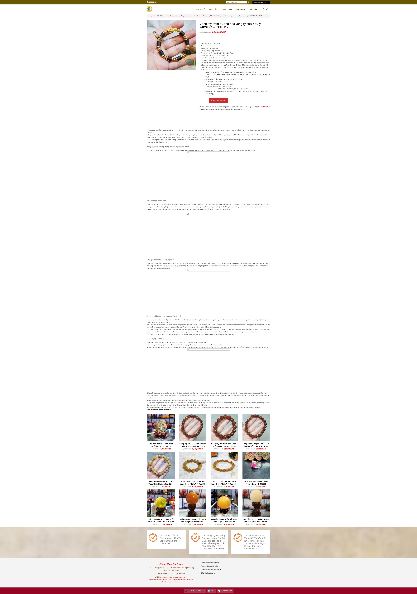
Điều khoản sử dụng (208, 573)
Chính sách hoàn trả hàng (210, 562)
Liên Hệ (265, 9)
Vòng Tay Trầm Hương (193, 16)
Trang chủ (151, 16)
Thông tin (240, 9)
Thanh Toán (227, 9)
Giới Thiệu (253, 9)
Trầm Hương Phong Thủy (175, 16)
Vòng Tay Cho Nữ (209, 16)
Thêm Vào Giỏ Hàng (219, 100)
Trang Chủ (200, 9)
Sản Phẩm (213, 9)
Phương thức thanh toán (209, 566)
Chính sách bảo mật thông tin (211, 569)
